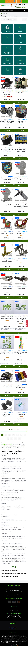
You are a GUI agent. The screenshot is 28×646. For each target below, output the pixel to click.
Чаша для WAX (7, 204)
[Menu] (2, 1)
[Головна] (1, 13)
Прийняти (14, 644)
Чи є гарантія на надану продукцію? (9, 576)
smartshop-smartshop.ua (6, 444)
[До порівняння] (12, 78)
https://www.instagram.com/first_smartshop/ (12, 616)
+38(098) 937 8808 (20, 6)
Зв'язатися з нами (14, 590)
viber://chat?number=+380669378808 (19, 616)
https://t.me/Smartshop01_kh (15, 616)
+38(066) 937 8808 (20, 4)
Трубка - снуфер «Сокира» (21, 260)
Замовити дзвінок (20, 7)
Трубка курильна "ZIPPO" (7, 233)
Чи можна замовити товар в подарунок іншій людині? (14, 573)
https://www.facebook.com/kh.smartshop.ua (8, 616)
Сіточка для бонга (7, 385)
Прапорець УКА (21, 414)
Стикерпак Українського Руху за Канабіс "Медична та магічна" (7, 353)
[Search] (25, 10)
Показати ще (15, 430)
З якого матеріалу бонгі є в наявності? (10, 570)
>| (19, 439)
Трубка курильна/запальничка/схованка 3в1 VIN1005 (21, 206)
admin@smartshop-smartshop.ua (14, 598)
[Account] (8, 1)
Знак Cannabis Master (21, 92)
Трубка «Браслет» (21, 233)
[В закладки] (12, 79)
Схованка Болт (21, 288)
